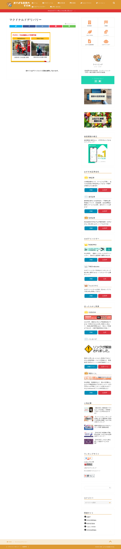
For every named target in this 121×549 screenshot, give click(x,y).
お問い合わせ (56, 7)
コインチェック (89, 142)
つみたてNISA (87, 3)
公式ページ (104, 366)
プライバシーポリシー (13, 546)
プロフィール (48, 3)
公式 (104, 279)
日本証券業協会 (91, 520)
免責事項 (24, 546)
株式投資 (62, 3)
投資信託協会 (90, 523)
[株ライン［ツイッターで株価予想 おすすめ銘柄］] (98, 475)
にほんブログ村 (89, 462)
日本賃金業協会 (91, 530)
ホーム (35, 3)
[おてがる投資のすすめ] (19, 8)
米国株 (73, 3)
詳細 (91, 190)
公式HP (104, 190)
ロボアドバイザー (39, 7)
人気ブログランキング (90, 468)
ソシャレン (101, 3)
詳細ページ (91, 366)
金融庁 (88, 517)
